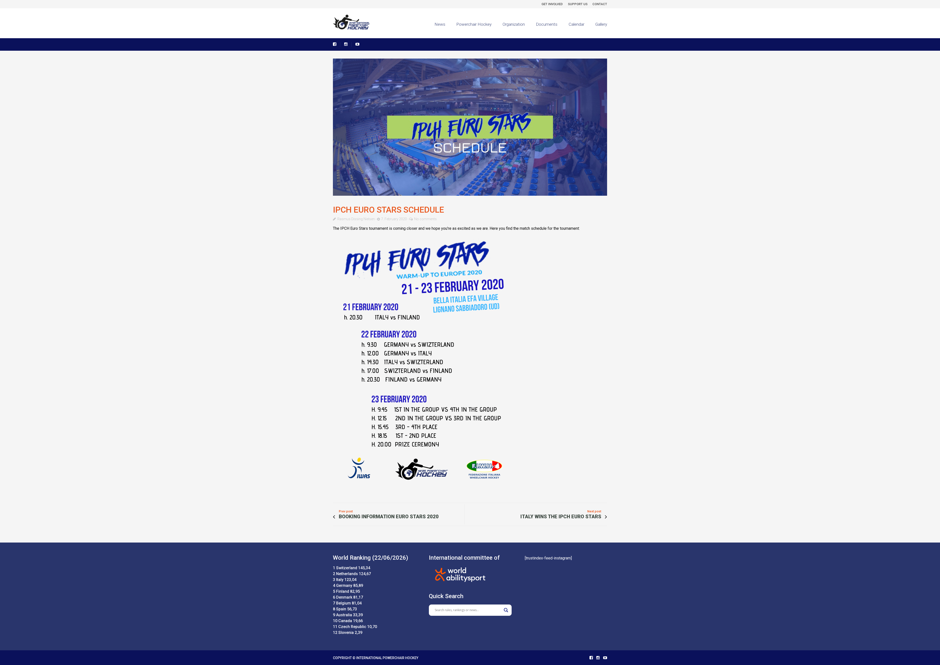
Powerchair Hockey (474, 24)
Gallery (601, 24)
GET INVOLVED (552, 4)
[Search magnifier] (506, 610)
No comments (425, 219)
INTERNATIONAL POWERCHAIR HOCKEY (387, 658)
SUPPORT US (578, 4)
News (440, 24)
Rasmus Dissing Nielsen (356, 219)
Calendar (576, 24)
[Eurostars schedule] (470, 127)
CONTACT (599, 4)
